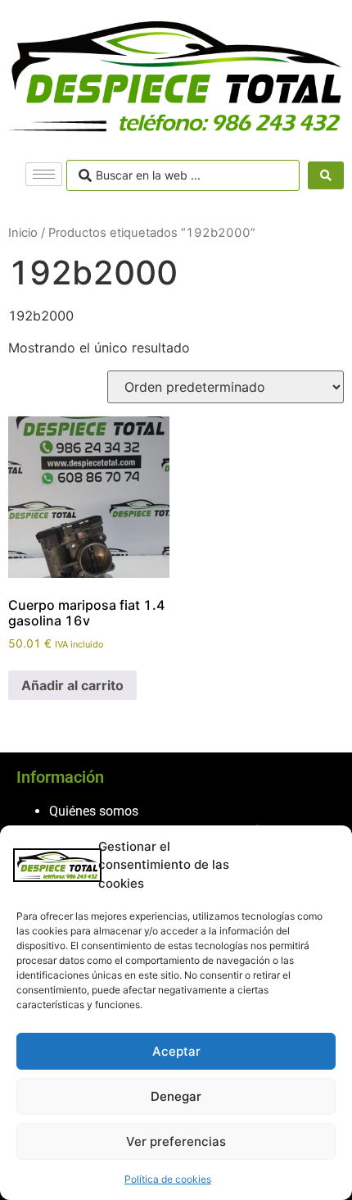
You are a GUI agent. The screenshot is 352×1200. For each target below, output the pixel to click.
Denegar (176, 1096)
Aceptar (176, 1051)
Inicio (23, 232)
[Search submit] (326, 175)
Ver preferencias (176, 1141)
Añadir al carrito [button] (72, 685)
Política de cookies (167, 1179)
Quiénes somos (93, 811)
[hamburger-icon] (43, 174)
